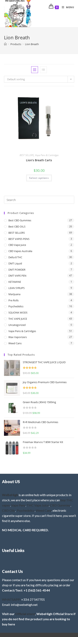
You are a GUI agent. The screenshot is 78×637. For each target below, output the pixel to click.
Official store (25, 614)
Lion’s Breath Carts (39, 160)
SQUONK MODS (17, 312)
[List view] (43, 69)
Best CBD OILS (16, 226)
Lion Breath (32, 44)
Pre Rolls (13, 300)
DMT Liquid (15, 263)
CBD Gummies (60, 505)
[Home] (5, 44)
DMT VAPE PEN (17, 275)
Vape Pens (18, 505)
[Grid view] (34, 69)
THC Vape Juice (38, 505)
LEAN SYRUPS (16, 288)
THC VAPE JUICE (17, 318)
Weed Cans (15, 343)
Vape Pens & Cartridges (47, 155)
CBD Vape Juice (17, 245)
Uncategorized (17, 325)
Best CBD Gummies (19, 220)
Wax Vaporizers (17, 337)
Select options (39, 178)
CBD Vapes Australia (20, 251)
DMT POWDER (16, 269)
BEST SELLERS (27, 155)
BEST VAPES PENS (18, 239)
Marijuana (14, 294)
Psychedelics (15, 306)
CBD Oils (8, 510)
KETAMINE (14, 282)
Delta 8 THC (15, 257)
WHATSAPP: (11, 599)
